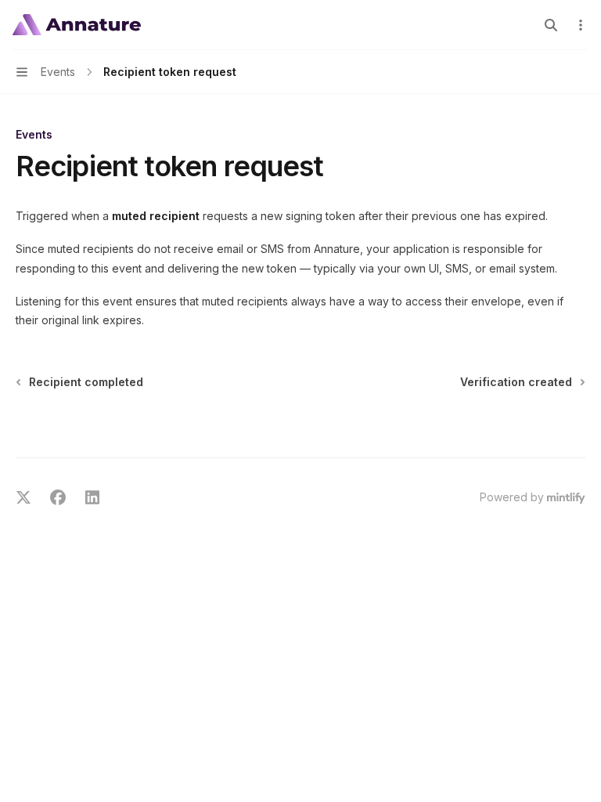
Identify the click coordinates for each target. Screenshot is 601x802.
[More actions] (580, 25)
